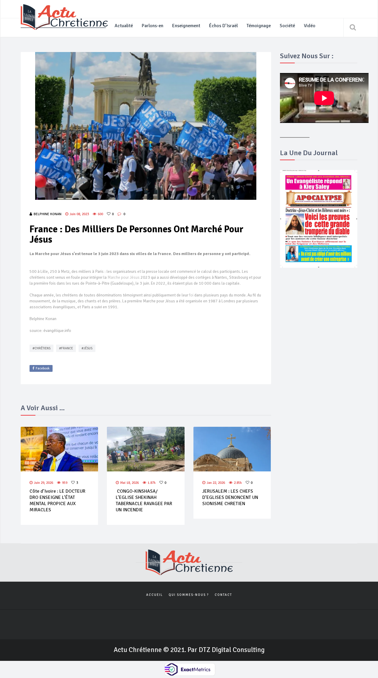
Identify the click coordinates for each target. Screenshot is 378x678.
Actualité (124, 26)
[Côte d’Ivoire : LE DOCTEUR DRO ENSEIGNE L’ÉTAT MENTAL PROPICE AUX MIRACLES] (59, 449)
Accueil (154, 595)
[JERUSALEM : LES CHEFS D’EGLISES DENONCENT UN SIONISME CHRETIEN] (232, 449)
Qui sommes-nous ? (189, 595)
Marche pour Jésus (123, 277)
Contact (223, 595)
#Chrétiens (41, 348)
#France (66, 348)
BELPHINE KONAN (47, 214)
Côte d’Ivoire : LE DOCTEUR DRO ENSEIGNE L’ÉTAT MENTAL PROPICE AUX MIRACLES (57, 500)
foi (191, 295)
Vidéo (309, 26)
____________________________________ (63, 26)
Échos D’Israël (223, 26)
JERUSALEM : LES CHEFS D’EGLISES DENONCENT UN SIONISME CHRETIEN (230, 497)
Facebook (43, 368)
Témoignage (259, 26)
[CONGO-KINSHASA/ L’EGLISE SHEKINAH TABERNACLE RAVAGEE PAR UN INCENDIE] (145, 449)
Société (287, 26)
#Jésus (87, 348)
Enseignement (186, 26)
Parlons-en (152, 26)
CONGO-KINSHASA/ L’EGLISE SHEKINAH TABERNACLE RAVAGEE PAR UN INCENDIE (144, 500)
